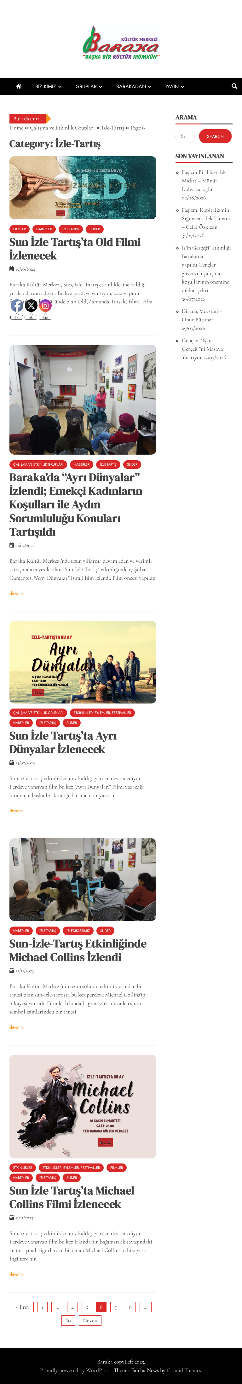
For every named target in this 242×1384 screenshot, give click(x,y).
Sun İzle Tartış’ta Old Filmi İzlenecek (75, 248)
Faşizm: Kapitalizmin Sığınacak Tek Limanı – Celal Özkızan (206, 218)
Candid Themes (184, 1370)
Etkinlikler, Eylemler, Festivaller (102, 712)
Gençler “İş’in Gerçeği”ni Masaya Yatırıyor (202, 349)
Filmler (19, 229)
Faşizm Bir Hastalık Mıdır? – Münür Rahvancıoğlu (204, 180)
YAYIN (172, 86)
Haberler (44, 229)
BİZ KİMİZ (45, 86)
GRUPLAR (86, 86)
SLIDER (94, 229)
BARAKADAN (131, 86)
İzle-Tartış (70, 229)
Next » (90, 1320)
